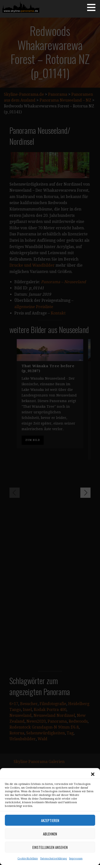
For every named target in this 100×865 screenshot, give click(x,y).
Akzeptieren (50, 820)
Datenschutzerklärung (53, 858)
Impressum (76, 858)
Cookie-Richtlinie (27, 858)
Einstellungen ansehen (50, 847)
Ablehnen (50, 833)
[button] (92, 774)
